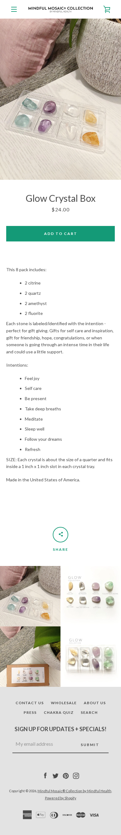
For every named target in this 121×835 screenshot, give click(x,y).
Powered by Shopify (60, 798)
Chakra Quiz (59, 712)
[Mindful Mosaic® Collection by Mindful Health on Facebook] (45, 775)
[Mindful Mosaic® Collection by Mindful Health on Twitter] (55, 775)
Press (30, 712)
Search (89, 712)
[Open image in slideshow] (60, 99)
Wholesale (64, 702)
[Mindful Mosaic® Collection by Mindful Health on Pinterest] (66, 775)
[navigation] (14, 9)
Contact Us (30, 702)
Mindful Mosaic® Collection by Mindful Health (74, 791)
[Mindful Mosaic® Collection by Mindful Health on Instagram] (76, 775)
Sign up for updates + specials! (60, 729)
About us (95, 702)
